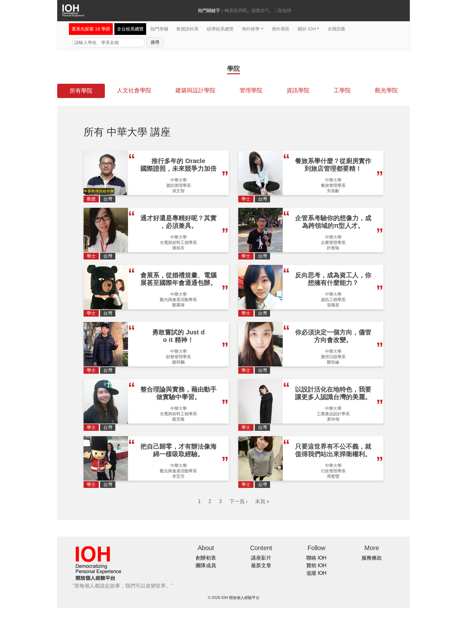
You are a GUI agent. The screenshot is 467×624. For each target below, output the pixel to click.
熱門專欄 (159, 28)
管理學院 (251, 90)
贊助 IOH (316, 565)
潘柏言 (178, 248)
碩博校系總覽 (220, 28)
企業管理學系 (333, 242)
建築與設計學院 (195, 90)
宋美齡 (333, 190)
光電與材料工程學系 (178, 242)
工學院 (342, 90)
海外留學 (251, 28)
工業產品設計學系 (333, 413)
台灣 (107, 198)
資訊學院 (298, 90)
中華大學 (178, 180)
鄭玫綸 (333, 362)
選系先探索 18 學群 (90, 28)
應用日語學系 (333, 356)
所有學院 (81, 91)
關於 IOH (307, 28)
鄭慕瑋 (178, 305)
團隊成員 (206, 565)
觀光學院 (386, 90)
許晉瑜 (333, 248)
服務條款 (372, 558)
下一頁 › (238, 501)
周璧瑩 (333, 476)
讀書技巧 (260, 10)
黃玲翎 (333, 419)
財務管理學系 (178, 356)
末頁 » (262, 501)
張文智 (178, 190)
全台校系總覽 (130, 28)
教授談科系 (187, 28)
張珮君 (333, 305)
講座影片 (261, 558)
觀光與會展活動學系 (178, 299)
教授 (91, 198)
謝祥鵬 (178, 362)
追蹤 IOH (316, 573)
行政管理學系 (333, 471)
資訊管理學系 (178, 185)
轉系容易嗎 (236, 10)
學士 (245, 198)
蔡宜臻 (178, 419)
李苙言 (178, 476)
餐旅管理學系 (333, 185)
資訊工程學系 (333, 299)
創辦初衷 (206, 558)
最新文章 (261, 565)
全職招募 (336, 28)
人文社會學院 (134, 90)
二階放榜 (282, 10)
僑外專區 (280, 28)
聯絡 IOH (316, 558)
